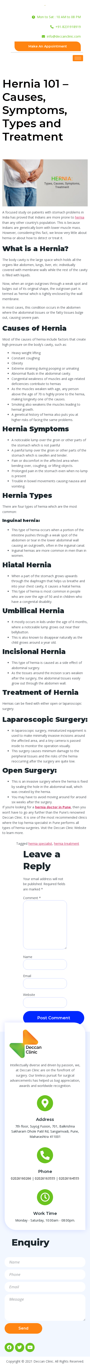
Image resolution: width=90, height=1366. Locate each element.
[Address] (45, 1103)
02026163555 (45, 1178)
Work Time (45, 1213)
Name (27, 957)
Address (45, 1119)
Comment (32, 898)
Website (29, 994)
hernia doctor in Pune (53, 807)
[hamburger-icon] (78, 58)
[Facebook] (9, 1347)
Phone (45, 1171)
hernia (79, 217)
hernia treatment (66, 843)
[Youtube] (30, 1347)
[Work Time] (45, 1197)
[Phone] (45, 1155)
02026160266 (21, 1178)
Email (27, 976)
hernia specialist (40, 843)
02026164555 (69, 1178)
